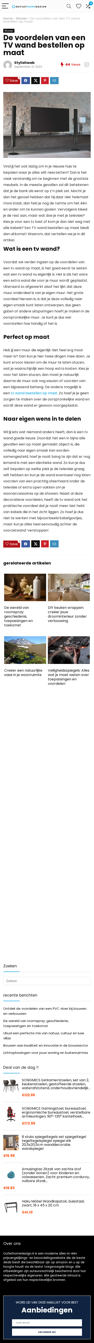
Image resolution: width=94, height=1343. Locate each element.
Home (8, 18)
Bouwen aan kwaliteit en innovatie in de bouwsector (45, 1045)
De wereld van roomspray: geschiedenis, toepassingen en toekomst (18, 616)
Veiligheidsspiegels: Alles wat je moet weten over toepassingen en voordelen (68, 677)
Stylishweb (24, 62)
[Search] (69, 6)
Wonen (21, 18)
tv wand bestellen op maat (34, 393)
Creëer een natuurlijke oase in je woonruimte (23, 672)
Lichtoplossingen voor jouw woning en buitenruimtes (45, 1052)
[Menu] (5, 6)
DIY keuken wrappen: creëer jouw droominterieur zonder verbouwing (67, 614)
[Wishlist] (78, 6)
